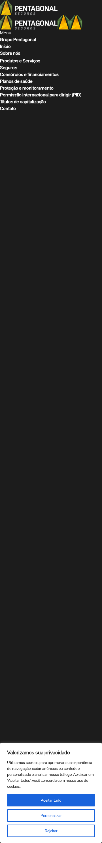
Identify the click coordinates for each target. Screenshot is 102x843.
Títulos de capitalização (23, 101)
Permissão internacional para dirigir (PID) (40, 95)
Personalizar (51, 815)
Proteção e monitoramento (27, 88)
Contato (8, 108)
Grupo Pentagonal (18, 39)
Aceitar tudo (51, 800)
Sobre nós (10, 53)
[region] (51, 793)
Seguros (8, 67)
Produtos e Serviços (20, 60)
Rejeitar (51, 831)
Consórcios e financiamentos (29, 74)
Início (5, 46)
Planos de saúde (16, 81)
